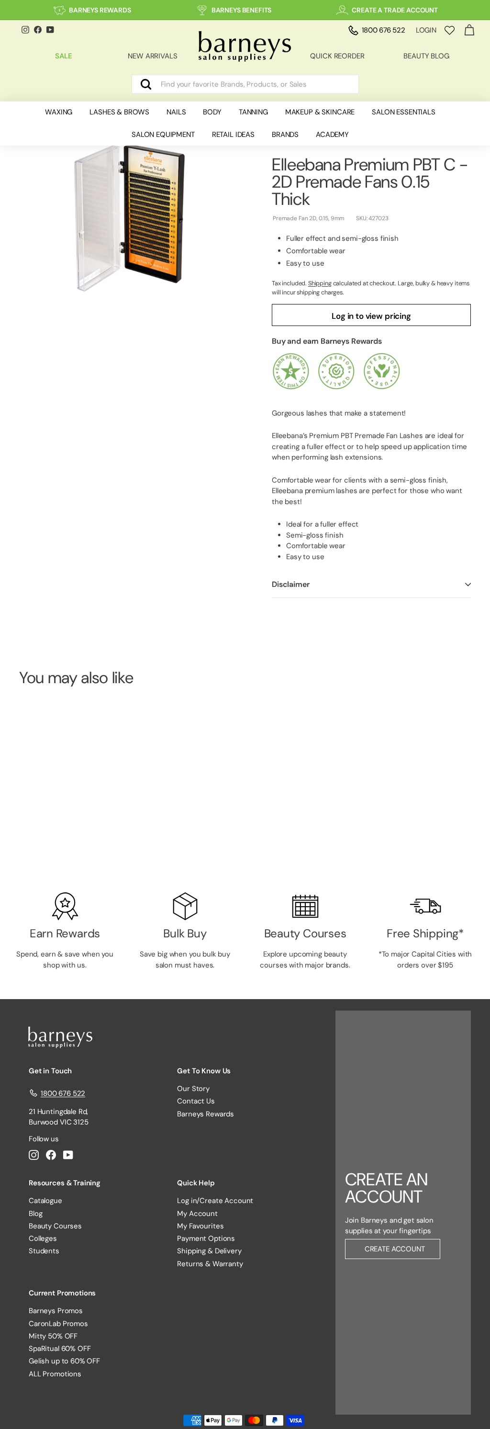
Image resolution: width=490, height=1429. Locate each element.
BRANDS (285, 134)
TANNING (253, 112)
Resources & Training (64, 1183)
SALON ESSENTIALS (403, 112)
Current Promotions (62, 1293)
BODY (212, 112)
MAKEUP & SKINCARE (320, 112)
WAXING (58, 112)
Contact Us (196, 1101)
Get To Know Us (204, 1071)
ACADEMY (332, 134)
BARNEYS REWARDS (100, 10)
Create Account (395, 1249)
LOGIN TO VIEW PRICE (53, 842)
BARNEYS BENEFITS (242, 10)
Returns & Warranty (210, 1264)
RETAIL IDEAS (233, 134)
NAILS (176, 112)
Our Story (193, 1088)
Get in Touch (50, 1071)
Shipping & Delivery (209, 1251)
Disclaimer (290, 584)
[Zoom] (129, 218)
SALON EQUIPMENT (163, 134)
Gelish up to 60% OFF (64, 1361)
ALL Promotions (55, 1374)
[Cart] (469, 30)
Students (44, 1251)
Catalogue (45, 1200)
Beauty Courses (55, 1226)
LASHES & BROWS (119, 112)
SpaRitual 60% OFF (59, 1348)
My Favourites (200, 1226)
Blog (35, 1213)
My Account (197, 1213)
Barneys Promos (56, 1311)
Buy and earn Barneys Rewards (327, 341)
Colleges (43, 1238)
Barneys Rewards (205, 1114)
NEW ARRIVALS (152, 56)
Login (426, 30)
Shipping (320, 283)
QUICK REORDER (337, 56)
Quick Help (196, 1183)
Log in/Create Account (215, 1200)
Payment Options (206, 1238)
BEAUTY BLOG (426, 56)
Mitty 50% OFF (53, 1336)
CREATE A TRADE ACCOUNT (395, 10)
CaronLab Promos (58, 1323)
